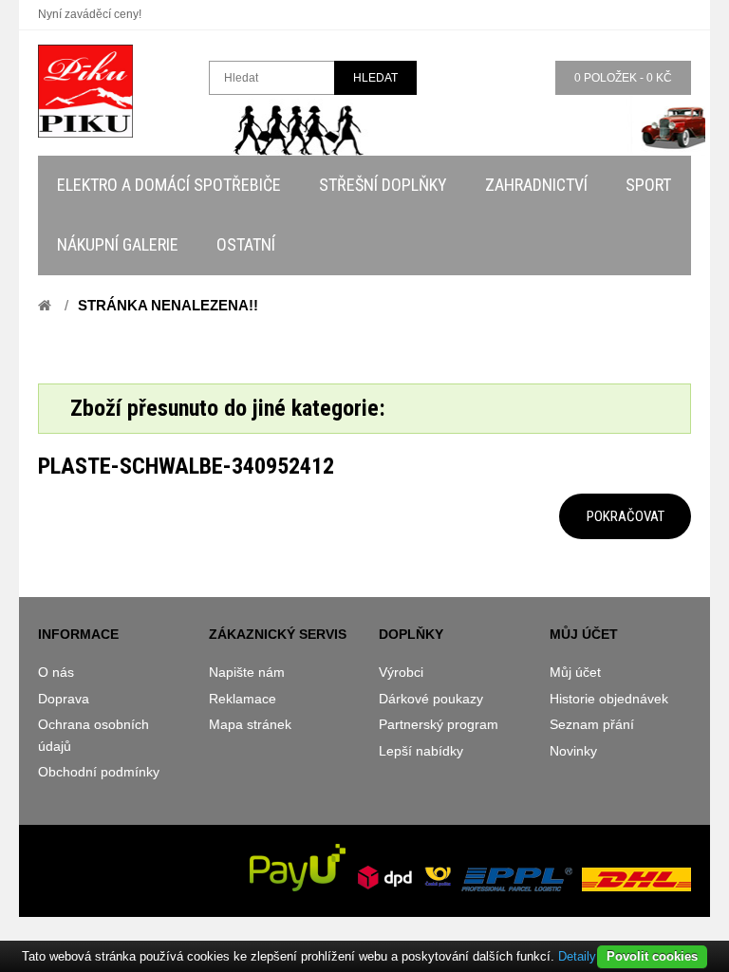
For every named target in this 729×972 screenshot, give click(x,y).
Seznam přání (592, 724)
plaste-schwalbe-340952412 (186, 466)
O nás (56, 672)
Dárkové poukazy (431, 698)
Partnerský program (438, 724)
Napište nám (247, 672)
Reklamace (242, 698)
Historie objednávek (609, 698)
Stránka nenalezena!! (168, 305)
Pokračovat (625, 516)
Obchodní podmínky (98, 771)
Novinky (573, 750)
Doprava (63, 698)
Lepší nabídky (421, 750)
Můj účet (575, 672)
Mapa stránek (250, 724)
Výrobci (401, 672)
